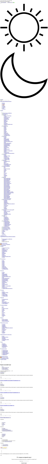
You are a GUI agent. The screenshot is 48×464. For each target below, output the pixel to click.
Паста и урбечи (5, 229)
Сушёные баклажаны (7, 224)
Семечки (3, 312)
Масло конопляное (7, 186)
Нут (3, 307)
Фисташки (6, 123)
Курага (5, 128)
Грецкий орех (6, 118)
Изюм (3, 260)
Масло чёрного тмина (7, 198)
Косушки (5, 212)
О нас (3, 233)
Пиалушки (6, 213)
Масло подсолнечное (7, 193)
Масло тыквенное (7, 196)
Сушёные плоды (6, 134)
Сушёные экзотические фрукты (9, 153)
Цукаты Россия (6, 152)
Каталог (3, 103)
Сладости (5, 206)
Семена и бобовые (6, 166)
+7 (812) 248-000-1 (5, 444)
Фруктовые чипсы (7, 135)
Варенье (3, 300)
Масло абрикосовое (7, 178)
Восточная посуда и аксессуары (8, 209)
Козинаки (5, 201)
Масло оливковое (5, 320)
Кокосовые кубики (7, 145)
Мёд (4, 162)
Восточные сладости (6, 199)
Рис (4, 172)
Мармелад (3, 326)
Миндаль (5, 121)
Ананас (5, 137)
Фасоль (5, 174)
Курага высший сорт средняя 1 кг (7, 405)
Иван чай (5, 216)
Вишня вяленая (6, 138)
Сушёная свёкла (6, 223)
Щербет (5, 208)
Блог (3, 232)
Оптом (3, 105)
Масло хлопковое (7, 197)
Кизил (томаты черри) (7, 143)
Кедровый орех (6, 119)
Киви (5, 142)
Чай (3, 215)
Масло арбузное (6, 180)
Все (2, 366)
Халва (5, 207)
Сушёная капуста (7, 221)
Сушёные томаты (7, 225)
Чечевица (5, 175)
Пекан (5, 122)
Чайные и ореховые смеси (8, 124)
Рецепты (3, 424)
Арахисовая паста (7, 161)
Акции (3, 104)
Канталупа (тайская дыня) (8, 141)
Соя (2, 313)
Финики (5, 131)
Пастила (5, 204)
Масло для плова (7, 184)
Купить (1, 383)
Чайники (5, 214)
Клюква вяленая (6, 144)
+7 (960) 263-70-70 (3, 235)
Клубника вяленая (5, 279)
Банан (3, 273)
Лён (4, 167)
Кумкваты (5, 146)
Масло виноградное (7, 181)
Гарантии (3, 107)
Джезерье (5, 200)
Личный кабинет (5, 429)
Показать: (1, 371)
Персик (5, 129)
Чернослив (6, 132)
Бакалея (4, 160)
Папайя (5, 148)
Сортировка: (2, 370)
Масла (4, 177)
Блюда (5, 210)
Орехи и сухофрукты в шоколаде (9, 203)
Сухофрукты (4, 239)
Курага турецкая (5, 368)
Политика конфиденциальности (7, 430)
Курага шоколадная (5, 369)
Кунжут (5, 170)
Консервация (6, 163)
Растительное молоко (7, 164)
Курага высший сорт (5, 367)
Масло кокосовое (7, 185)
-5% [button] (1, 455)
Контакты (3, 422)
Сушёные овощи (6, 159)
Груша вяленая (6, 139)
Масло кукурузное (7, 187)
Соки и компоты (6, 165)
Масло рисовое (6, 195)
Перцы (3, 291)
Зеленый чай (6, 217)
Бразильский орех (7, 117)
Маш (5, 171)
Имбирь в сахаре (6, 140)
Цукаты (4, 136)
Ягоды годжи (6, 133)
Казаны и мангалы (7, 211)
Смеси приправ (6, 157)
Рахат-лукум (6, 205)
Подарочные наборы (5, 339)
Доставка (3, 106)
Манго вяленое (6, 147)
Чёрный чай (4, 347)
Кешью (3, 252)
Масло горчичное (7, 182)
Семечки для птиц (7, 168)
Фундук (5, 125)
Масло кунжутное (7, 188)
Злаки (5, 169)
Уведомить (2, 419)
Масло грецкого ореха (7, 183)
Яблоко (5, 151)
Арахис (5, 116)
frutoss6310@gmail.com (8, 441)
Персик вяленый (5, 284)
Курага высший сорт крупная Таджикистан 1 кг (10, 380)
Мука (5, 176)
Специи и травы (6, 158)
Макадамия (6, 120)
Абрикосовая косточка (7, 115)
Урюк (5, 130)
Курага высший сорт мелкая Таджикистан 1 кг (10, 392)
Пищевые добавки (5, 292)
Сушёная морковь (7, 222)
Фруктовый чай (6, 219)
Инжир (5, 127)
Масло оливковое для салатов (9, 192)
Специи (4, 154)
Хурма (3, 265)
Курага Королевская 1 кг (5, 417)
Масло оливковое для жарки (8, 191)
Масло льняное (6, 189)
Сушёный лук (4, 354)
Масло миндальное (7, 190)
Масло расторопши (7, 194)
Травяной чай (6, 218)
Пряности (5, 156)
